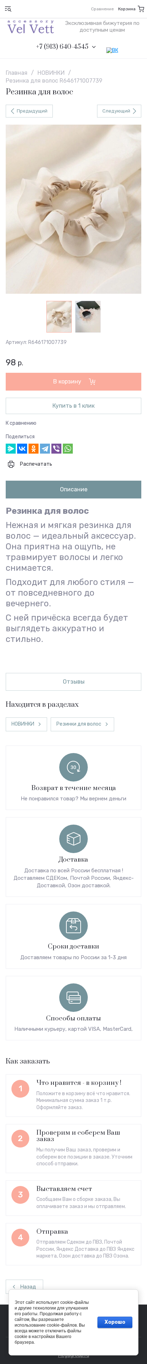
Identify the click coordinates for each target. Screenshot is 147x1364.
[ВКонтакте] (22, 449)
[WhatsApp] (68, 449)
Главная (16, 72)
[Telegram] (45, 449)
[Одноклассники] (34, 449)
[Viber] (56, 449)
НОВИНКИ (51, 72)
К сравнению (21, 423)
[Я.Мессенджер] (11, 449)
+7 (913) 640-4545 (62, 47)
